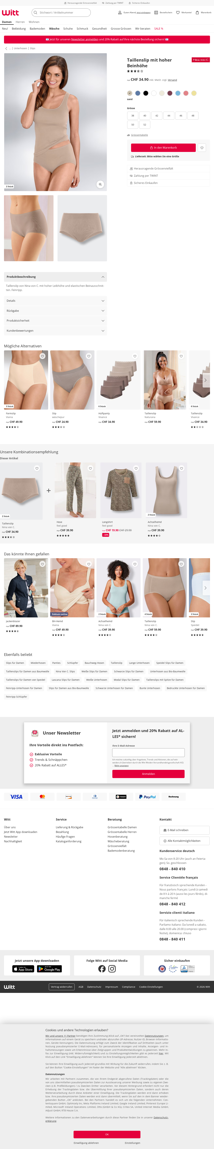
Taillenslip (116, 662)
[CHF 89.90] (26, 587)
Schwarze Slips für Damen (128, 671)
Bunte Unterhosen (150, 688)
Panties (56, 662)
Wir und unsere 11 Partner (60, 1035)
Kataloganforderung (68, 841)
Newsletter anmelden (84, 39)
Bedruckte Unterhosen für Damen (186, 688)
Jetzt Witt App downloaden (20, 832)
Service (61, 819)
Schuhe (68, 28)
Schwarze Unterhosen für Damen (114, 688)
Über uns (10, 827)
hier (161, 1053)
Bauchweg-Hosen (94, 662)
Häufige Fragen (65, 836)
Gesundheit (99, 28)
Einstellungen (132, 1142)
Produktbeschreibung (21, 277)
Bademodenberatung (121, 851)
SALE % (158, 28)
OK (107, 1134)
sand (130, 99)
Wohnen (34, 22)
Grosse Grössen (121, 28)
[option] (129, 93)
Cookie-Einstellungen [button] (151, 986)
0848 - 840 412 (172, 903)
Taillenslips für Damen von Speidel (25, 679)
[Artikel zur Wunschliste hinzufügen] (202, 148)
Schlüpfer (72, 662)
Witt (7, 819)
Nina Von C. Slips (65, 671)
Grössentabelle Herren (122, 832)
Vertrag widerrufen (61, 986)
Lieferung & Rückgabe (69, 827)
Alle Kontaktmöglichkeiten (184, 841)
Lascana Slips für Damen (66, 679)
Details (11, 301)
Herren (20, 22)
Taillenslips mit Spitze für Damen (165, 679)
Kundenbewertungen (20, 330)
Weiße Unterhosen (96, 679)
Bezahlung (62, 832)
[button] (5, 48)
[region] (107, 1086)
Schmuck (82, 28)
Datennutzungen (154, 1035)
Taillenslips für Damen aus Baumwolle (27, 671)
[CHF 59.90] (165, 380)
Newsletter (11, 836)
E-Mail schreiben (176, 831)
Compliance (128, 986)
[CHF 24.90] (72, 380)
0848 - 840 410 (172, 868)
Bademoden (37, 28)
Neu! (5, 28)
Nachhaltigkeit (13, 841)
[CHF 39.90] (75, 490)
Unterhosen (20, 48)
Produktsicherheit (18, 320)
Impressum (111, 986)
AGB (81, 986)
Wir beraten (142, 28)
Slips (32, 48)
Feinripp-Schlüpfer (16, 696)
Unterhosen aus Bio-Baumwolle (167, 671)
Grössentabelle (139, 135)
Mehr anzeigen (122, 765)
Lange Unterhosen (139, 662)
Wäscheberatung (118, 841)
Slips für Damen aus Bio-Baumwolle (69, 688)
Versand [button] (172, 79)
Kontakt (165, 819)
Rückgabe (13, 311)
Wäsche (54, 28)
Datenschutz (94, 986)
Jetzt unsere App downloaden (37, 961)
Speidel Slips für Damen (169, 662)
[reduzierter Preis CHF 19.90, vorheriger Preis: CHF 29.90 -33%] (121, 490)
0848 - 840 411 (172, 939)
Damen (7, 22)
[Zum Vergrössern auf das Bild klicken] (100, 184)
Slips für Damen (15, 662)
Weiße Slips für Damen (94, 671)
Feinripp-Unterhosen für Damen (24, 688)
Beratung (115, 819)
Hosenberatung (118, 836)
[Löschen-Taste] (87, 12)
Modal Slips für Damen (127, 679)
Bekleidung (19, 28)
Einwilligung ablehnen (86, 1142)
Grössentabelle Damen (122, 827)
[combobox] (68, 13)
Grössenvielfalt (117, 846)
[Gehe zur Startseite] (10, 12)
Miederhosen (38, 662)
